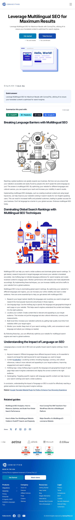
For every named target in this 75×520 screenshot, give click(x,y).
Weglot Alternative (44, 496)
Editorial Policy (61, 504)
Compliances (61, 493)
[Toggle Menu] (70, 4)
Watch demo (35, 477)
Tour (3, 505)
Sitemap (23, 501)
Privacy (59, 487)
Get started (28, 36)
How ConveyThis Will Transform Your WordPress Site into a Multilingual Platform (53, 408)
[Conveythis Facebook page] (14, 516)
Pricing (4, 494)
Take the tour (47, 36)
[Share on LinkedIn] (20, 429)
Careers (23, 498)
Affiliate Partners (26, 493)
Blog (23, 86)
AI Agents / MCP (7, 499)
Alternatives (42, 498)
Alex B (19, 86)
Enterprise (5, 496)
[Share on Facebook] (15, 429)
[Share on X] (11, 429)
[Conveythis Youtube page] (24, 516)
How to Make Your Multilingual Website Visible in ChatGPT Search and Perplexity (20, 419)
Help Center (42, 490)
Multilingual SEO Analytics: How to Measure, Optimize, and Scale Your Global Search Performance (20, 408)
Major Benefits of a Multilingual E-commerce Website (52, 419)
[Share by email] (30, 429)
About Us (23, 487)
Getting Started (43, 487)
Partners (23, 490)
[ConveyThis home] (10, 4)
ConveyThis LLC (67, 516)
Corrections (60, 506)
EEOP (59, 496)
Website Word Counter (46, 501)
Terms (59, 490)
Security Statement (63, 501)
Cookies (59, 498)
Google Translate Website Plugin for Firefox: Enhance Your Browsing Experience (38, 390)
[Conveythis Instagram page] (19, 516)
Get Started (13, 477)
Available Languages (8, 502)
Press (22, 496)
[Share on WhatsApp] (25, 429)
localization (17, 360)
